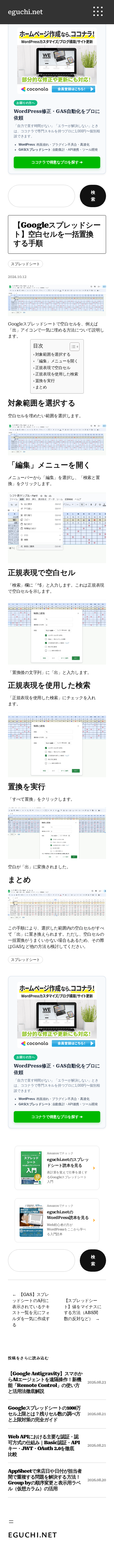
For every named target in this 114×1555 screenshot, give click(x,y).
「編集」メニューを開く (56, 361)
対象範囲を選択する (53, 354)
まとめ (41, 387)
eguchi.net (25, 12)
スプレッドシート (25, 264)
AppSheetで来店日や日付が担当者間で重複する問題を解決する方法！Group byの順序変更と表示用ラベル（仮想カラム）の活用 (45, 1479)
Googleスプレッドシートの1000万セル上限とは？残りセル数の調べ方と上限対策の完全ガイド (44, 1413)
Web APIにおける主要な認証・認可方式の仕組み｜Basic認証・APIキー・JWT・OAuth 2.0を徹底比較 (44, 1445)
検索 (93, 196)
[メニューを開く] (11, 1522)
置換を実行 (45, 380)
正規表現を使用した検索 (56, 374)
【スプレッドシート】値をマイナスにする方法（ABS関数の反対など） (83, 1309)
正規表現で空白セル (53, 367)
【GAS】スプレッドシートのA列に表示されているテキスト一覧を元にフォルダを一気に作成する (31, 1309)
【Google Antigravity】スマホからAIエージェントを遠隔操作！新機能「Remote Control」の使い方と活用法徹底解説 (45, 1382)
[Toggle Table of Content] (72, 346)
